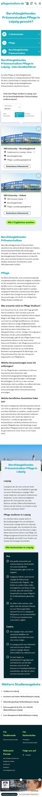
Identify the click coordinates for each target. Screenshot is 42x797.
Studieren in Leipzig (11, 691)
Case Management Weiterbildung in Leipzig (20, 715)
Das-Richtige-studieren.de (11, 758)
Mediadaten (26, 739)
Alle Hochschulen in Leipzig (19, 547)
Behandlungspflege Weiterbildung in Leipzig (21, 702)
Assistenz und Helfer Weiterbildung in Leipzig (21, 696)
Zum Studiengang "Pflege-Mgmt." (28, 794)
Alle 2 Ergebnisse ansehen (21, 222)
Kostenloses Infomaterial (9, 794)
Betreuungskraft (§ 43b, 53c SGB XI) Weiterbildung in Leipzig (18, 708)
